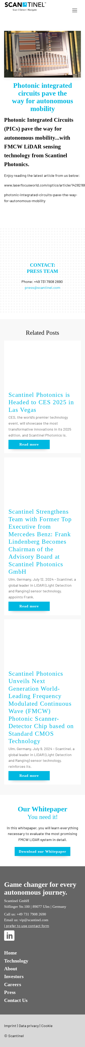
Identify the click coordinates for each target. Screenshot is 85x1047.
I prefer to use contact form (26, 925)
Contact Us (15, 1000)
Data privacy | (29, 1025)
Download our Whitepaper (42, 851)
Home (10, 953)
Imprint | (11, 1025)
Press (9, 992)
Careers (12, 984)
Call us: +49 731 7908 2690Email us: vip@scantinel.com (26, 917)
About (10, 968)
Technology (16, 961)
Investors (14, 976)
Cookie (47, 1025)
